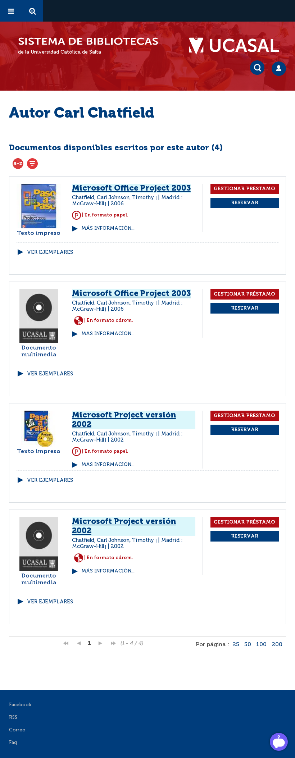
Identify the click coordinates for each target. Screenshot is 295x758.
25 (235, 645)
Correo (17, 730)
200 (277, 645)
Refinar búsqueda (32, 163)
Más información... (108, 228)
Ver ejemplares (50, 252)
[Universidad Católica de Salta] (237, 46)
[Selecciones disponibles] (18, 163)
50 (247, 645)
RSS (13, 717)
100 (261, 645)
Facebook (20, 705)
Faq (13, 742)
